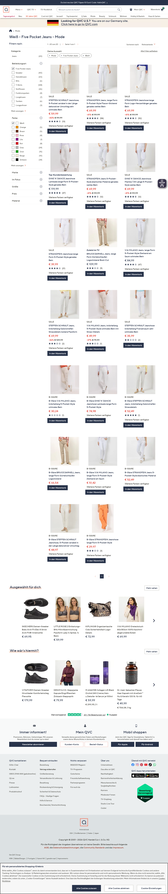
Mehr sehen (151, 588)
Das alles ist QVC (108, 769)
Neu (20, 16)
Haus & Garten (154, 16)
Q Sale (84, 16)
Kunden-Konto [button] (72, 744)
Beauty (102, 16)
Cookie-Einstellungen (151, 888)
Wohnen (123, 16)
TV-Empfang (106, 799)
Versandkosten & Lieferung (51, 778)
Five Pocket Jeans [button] (70, 55)
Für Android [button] (147, 744)
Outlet (103, 808)
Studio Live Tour (107, 803)
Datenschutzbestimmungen (66, 847)
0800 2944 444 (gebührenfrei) (22, 774)
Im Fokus (16, 179)
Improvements (63, 858)
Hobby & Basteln (138, 16)
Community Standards (94, 847)
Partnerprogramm (77, 783)
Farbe (14, 118)
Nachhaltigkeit (107, 774)
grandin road (51, 858)
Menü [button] (17, 9)
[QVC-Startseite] (10, 31)
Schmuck (112, 16)
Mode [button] (53, 55)
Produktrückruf (15, 791)
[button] (134, 9)
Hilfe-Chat (13, 765)
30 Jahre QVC (32, 16)
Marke (15, 172)
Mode (92, 16)
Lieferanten (14, 787)
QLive (11, 778)
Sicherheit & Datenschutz (50, 791)
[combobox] (86, 9)
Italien (90, 833)
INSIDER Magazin (77, 765)
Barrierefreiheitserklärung (111, 778)
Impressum (118, 847)
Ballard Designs (20, 858)
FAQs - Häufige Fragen (49, 796)
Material (16, 200)
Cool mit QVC (47, 16)
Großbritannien (80, 833)
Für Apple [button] (122, 744)
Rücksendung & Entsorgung (51, 787)
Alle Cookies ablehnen (118, 888)
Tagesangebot (9, 16)
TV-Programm (76, 769)
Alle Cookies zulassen (86, 888)
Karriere (104, 790)
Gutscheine (75, 774)
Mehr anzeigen (17, 111)
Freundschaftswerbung (80, 778)
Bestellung (44, 765)
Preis (14, 193)
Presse (12, 783)
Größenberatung (47, 774)
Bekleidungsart (19, 63)
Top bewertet (72, 16)
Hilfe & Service (46, 800)
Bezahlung (44, 783)
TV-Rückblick (46, 9)
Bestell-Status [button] (96, 744)
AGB (46, 847)
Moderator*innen (108, 795)
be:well (60, 16)
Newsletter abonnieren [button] (33, 744)
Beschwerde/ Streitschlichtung (53, 805)
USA (71, 833)
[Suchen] (119, 9)
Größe (15, 186)
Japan (96, 833)
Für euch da (75, 787)
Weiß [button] (87, 55)
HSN (11, 858)
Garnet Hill (41, 858)
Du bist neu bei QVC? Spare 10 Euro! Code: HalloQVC (83, 2)
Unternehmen (106, 765)
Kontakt (12, 769)
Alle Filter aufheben (149, 51)
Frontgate (31, 858)
